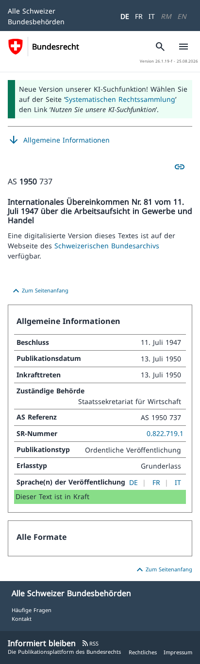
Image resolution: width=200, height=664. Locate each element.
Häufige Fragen (31, 610)
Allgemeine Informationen (59, 140)
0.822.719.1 (165, 433)
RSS (90, 643)
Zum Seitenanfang (39, 291)
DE (124, 16)
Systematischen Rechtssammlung (120, 99)
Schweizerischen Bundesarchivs (106, 245)
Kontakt (22, 618)
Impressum (178, 652)
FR (139, 16)
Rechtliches (143, 652)
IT (152, 16)
